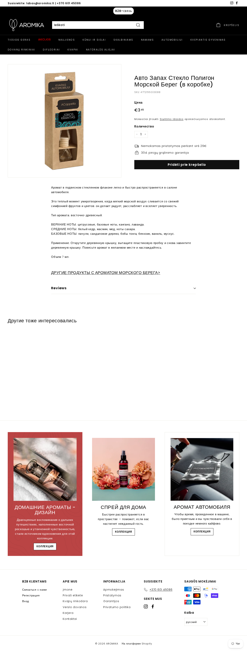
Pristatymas (112, 595)
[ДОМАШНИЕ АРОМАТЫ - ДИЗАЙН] (45, 469)
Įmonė (68, 590)
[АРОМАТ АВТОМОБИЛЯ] (202, 469)
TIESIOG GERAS (19, 39)
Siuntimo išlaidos (172, 119)
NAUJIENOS (66, 39)
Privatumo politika (117, 607)
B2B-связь (123, 11)
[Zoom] (64, 120)
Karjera (68, 613)
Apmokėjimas (113, 590)
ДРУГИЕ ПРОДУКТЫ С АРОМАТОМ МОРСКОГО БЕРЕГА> (105, 272)
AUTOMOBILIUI (172, 39)
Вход (25, 601)
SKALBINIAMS (123, 39)
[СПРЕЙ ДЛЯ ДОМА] (123, 469)
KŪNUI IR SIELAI (94, 39)
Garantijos (111, 601)
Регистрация (31, 595)
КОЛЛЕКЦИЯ (44, 546)
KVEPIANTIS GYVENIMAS (208, 39)
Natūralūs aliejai (100, 49)
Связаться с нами (34, 590)
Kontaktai (70, 619)
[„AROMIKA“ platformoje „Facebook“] (153, 606)
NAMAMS (147, 39)
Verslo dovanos (75, 607)
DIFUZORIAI (51, 49)
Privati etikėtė (73, 595)
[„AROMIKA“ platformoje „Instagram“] (146, 606)
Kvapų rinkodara (75, 601)
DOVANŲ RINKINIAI (21, 49)
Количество (144, 126)
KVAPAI (73, 49)
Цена (138, 102)
